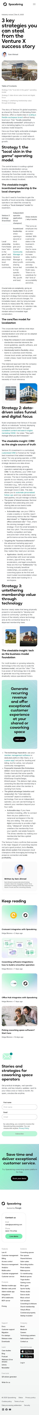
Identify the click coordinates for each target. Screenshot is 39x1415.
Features (5, 1249)
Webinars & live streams (7, 1361)
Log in (22, 1363)
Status (21, 1397)
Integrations (6, 1294)
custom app (9, 760)
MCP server (6, 1301)
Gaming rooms (25, 1282)
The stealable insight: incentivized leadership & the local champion (19, 188)
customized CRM (9, 453)
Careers (23, 1332)
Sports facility (25, 1288)
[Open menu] (34, 4)
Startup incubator (26, 1316)
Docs (3, 1326)
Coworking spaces (27, 1252)
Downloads (6, 1341)
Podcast (5, 1356)
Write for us (6, 1382)
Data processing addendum (12, 1405)
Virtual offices (25, 1310)
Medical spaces (26, 1276)
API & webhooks (7, 1297)
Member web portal (9, 1288)
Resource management (10, 1264)
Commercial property (27, 1313)
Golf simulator (25, 1301)
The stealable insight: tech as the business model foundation (18, 654)
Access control (7, 1261)
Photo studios (25, 1267)
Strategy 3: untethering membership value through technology (19, 594)
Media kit (23, 1329)
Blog (3, 1353)
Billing (4, 1258)
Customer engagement (10, 1273)
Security (27, 1405)
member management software (17, 755)
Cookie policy (7, 1401)
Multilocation (6, 1270)
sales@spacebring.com (13, 1224)
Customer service (8, 1276)
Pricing (4, 1306)
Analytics (5, 1267)
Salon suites (24, 1261)
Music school (25, 1297)
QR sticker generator (9, 1377)
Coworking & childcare (28, 1304)
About (22, 1326)
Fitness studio (25, 1291)
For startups (6, 1335)
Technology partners (27, 1335)
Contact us (24, 1341)
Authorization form (26, 1338)
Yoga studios (25, 1279)
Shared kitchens (26, 1258)
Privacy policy (30, 1397)
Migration (5, 1332)
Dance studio (25, 1294)
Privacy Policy (24, 1128)
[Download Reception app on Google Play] (27, 1356)
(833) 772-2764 (11, 1231)
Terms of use (19, 1401)
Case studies (6, 1350)
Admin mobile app (8, 1291)
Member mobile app (9, 1285)
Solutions (23, 1249)
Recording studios (26, 1264)
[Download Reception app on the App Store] (27, 1351)
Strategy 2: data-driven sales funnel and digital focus (19, 412)
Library (4, 1365)
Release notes (7, 1338)
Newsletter (5, 1368)
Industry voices (7, 14)
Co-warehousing (26, 1273)
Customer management (10, 1255)
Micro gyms (24, 1285)
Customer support (8, 1329)
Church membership (27, 1307)
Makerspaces (25, 1270)
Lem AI (4, 1252)
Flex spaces (24, 1255)
